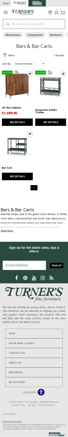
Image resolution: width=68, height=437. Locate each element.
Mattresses (13, 35)
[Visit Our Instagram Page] (43, 278)
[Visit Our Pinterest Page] (25, 278)
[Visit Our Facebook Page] (17, 278)
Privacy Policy (18, 405)
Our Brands (9, 414)
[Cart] (62, 12)
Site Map (32, 405)
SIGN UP (57, 265)
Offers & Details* (46, 405)
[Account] (56, 12)
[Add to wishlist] (30, 73)
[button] (5, 13)
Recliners (56, 35)
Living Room (35, 35)
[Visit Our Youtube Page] (34, 278)
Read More (7, 231)
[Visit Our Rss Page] (51, 278)
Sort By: (6, 64)
